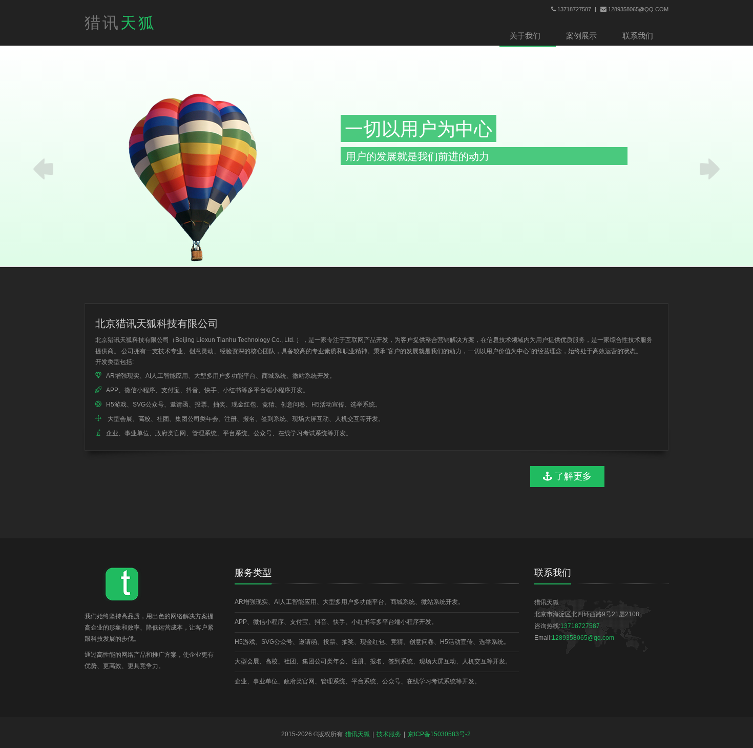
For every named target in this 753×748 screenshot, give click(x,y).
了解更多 (572, 476)
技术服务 (388, 734)
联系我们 (637, 35)
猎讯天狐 (357, 734)
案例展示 (581, 35)
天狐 (120, 23)
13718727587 (574, 9)
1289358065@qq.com (638, 9)
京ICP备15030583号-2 (439, 734)
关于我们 (525, 35)
